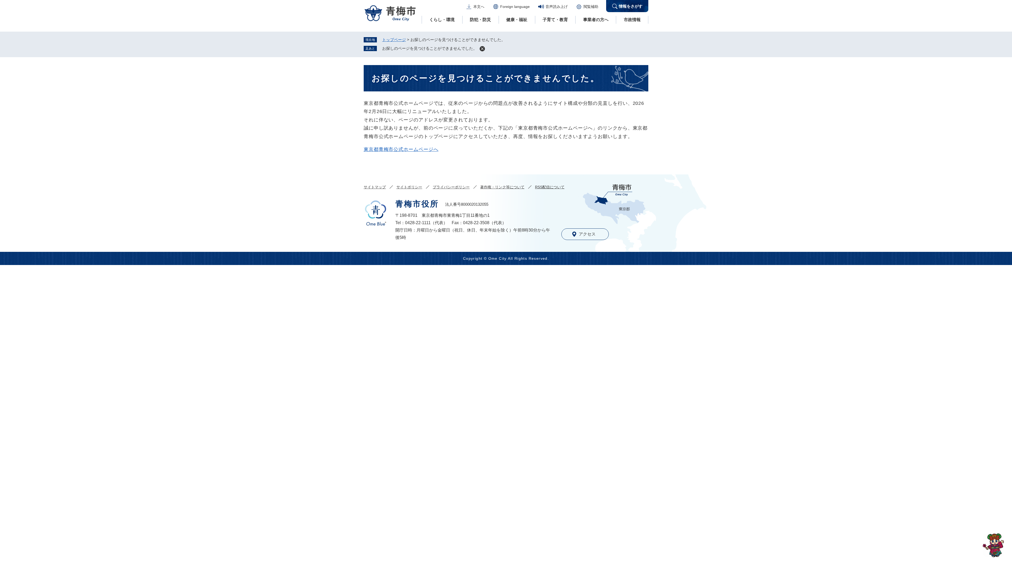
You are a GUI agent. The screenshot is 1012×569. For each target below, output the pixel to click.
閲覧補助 (590, 6)
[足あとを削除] (482, 49)
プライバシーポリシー (451, 187)
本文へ (478, 6)
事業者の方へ (596, 19)
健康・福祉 (516, 19)
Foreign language (515, 6)
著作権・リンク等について (502, 187)
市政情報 (632, 19)
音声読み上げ (557, 6)
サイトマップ (375, 187)
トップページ (394, 39)
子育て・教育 (555, 19)
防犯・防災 (480, 19)
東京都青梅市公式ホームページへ (401, 149)
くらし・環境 (442, 19)
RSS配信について (550, 187)
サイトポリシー (409, 187)
